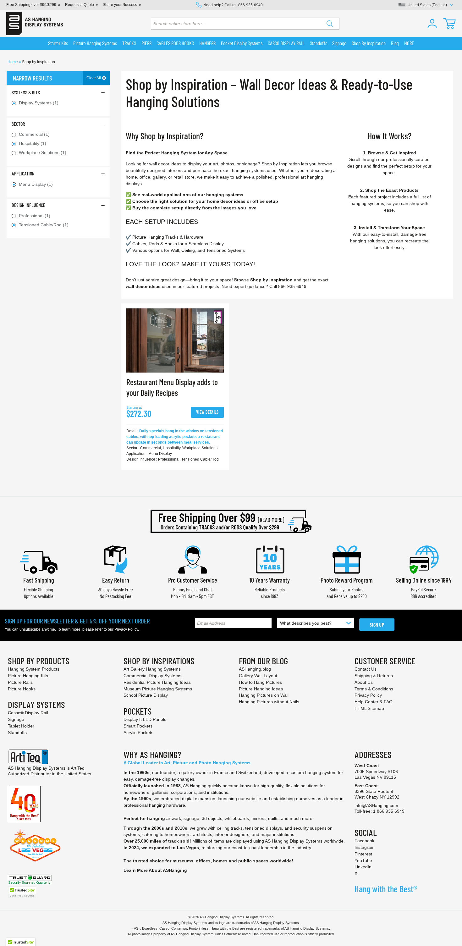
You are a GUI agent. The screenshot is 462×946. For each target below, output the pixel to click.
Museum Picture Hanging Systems (158, 688)
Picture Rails (20, 682)
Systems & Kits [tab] (26, 92)
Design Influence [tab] (28, 205)
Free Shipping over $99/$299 (31, 5)
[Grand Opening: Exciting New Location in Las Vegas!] (35, 844)
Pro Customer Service (192, 580)
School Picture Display (146, 695)
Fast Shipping (38, 580)
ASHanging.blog (255, 669)
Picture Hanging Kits (28, 675)
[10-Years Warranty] (270, 559)
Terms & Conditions (374, 688)
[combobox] (245, 23)
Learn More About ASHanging (155, 870)
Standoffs (17, 732)
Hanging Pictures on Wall (264, 695)
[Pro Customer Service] (193, 559)
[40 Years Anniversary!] (24, 803)
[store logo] (34, 23)
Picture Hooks (22, 688)
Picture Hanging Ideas (261, 688)
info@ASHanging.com (376, 805)
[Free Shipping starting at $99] (231, 521)
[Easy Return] (116, 559)
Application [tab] (23, 173)
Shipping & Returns (374, 675)
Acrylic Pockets (138, 732)
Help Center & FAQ (374, 701)
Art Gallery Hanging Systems (152, 669)
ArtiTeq (78, 768)
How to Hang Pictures (260, 682)
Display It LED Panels (145, 719)
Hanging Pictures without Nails (269, 701)
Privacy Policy (126, 629)
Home (13, 62)
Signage (16, 719)
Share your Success (120, 5)
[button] (432, 23)
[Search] (330, 23)
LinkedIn (363, 866)
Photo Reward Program (347, 580)
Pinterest (363, 853)
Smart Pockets (138, 725)
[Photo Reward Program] (347, 559)
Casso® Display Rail (28, 712)
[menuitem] (58, 43)
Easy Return (115, 580)
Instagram (365, 847)
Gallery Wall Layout (258, 675)
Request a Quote (79, 5)
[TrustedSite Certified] (22, 892)
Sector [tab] (18, 124)
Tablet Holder (21, 725)
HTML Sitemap (369, 708)
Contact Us (366, 669)
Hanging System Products (33, 669)
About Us (364, 682)
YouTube (363, 860)
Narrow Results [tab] (32, 78)
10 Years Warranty (270, 580)
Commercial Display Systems (152, 675)
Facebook (364, 840)
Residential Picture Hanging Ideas (157, 682)
